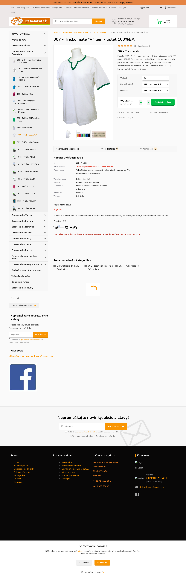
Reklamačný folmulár (71, 465)
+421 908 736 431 (130, 234)
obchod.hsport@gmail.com (151, 487)
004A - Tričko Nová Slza (28, 86)
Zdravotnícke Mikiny (21, 232)
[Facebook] (138, 495)
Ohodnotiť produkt (142, 46)
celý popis (142, 69)
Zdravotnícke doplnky (22, 287)
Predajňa (122, 8)
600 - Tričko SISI (24, 127)
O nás (12, 8)
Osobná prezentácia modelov (26, 270)
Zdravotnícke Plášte (21, 250)
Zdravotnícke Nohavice (22, 226)
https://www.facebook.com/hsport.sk (31, 356)
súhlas (80, 551)
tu (104, 572)
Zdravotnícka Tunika (21, 215)
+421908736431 (127, 21)
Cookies (112, 8)
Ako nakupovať (23, 8)
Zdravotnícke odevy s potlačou (26, 264)
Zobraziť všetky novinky (21, 305)
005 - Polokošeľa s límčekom (26, 102)
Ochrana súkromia (81, 8)
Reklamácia (67, 462)
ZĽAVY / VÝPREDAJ (21, 34)
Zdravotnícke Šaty (20, 45)
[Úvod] (30, 21)
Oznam (12, 12)
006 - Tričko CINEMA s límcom (28, 110)
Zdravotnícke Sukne (21, 244)
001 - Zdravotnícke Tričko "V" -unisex (29, 61)
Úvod (56, 32)
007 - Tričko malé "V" (27, 135)
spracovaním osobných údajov (31, 340)
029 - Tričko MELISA (26, 201)
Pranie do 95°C (18, 40)
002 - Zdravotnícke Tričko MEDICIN (29, 78)
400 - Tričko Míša (25, 94)
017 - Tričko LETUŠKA (28, 164)
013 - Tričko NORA (27, 149)
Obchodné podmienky (41, 8)
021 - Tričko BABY (26, 179)
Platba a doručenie (99, 8)
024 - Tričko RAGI (26, 193)
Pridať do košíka (163, 102)
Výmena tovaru (69, 472)
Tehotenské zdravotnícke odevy (24, 257)
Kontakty (68, 8)
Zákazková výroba (20, 282)
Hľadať (98, 21)
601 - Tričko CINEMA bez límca (28, 119)
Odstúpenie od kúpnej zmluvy (75, 469)
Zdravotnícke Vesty (21, 238)
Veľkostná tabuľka (20, 276)
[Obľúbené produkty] (161, 10)
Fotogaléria (57, 8)
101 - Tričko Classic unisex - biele (29, 70)
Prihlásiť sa (40, 334)
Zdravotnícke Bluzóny (22, 221)
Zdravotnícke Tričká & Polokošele (22, 52)
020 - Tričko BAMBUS (28, 171)
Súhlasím (102, 562)
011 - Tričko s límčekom (28, 142)
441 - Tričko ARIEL (26, 208)
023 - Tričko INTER (25, 186)
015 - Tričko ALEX (26, 157)
